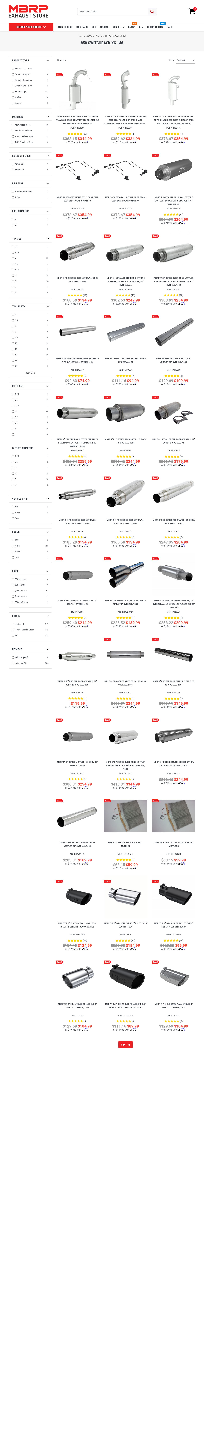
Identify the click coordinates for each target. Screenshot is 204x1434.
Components (155, 27)
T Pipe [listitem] (17, 197)
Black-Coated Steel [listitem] (23, 131)
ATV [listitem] (16, 507)
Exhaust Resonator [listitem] (23, 80)
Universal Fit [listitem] (20, 663)
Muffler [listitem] (18, 97)
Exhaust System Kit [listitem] (23, 86)
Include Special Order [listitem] (24, 630)
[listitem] (30, 579)
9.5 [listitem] (16, 337)
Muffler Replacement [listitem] (24, 191)
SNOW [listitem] (18, 552)
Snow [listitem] (17, 512)
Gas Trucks (65, 27)
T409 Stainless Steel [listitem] (24, 142)
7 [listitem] (15, 287)
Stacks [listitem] (18, 103)
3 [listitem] (15, 411)
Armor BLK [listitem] (19, 164)
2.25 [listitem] (17, 394)
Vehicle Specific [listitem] (22, 657)
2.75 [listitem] (17, 406)
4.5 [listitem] (16, 264)
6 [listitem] (15, 281)
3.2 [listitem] (16, 417)
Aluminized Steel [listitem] (22, 125)
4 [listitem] (15, 219)
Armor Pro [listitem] (19, 170)
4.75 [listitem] (17, 270)
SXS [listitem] (16, 518)
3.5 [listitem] (16, 247)
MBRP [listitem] (17, 546)
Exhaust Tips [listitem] (20, 91)
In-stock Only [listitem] (20, 624)
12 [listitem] (16, 355)
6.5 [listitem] (16, 320)
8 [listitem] (15, 293)
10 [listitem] (16, 343)
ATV (141, 27)
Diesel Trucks (100, 27)
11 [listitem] (16, 349)
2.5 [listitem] (16, 400)
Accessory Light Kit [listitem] (23, 68)
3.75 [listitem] (17, 252)
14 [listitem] (16, 360)
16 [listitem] (16, 366)
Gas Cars (82, 27)
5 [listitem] (15, 225)
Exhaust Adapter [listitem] (22, 74)
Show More (30, 373)
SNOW (131, 27)
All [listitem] (16, 635)
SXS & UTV (118, 27)
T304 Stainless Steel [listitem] (24, 136)
